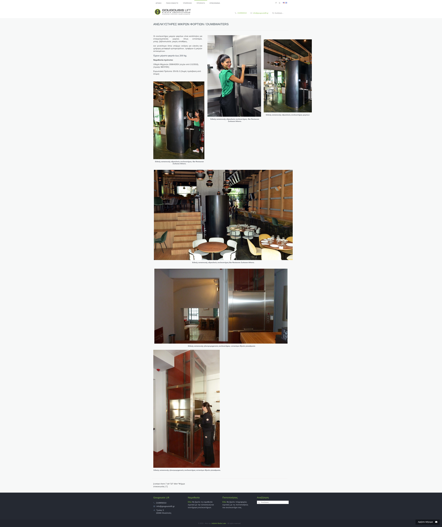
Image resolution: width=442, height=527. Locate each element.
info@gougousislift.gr (260, 13)
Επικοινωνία (215, 3)
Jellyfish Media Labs (218, 523)
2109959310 (242, 13)
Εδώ (190, 502)
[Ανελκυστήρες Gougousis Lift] (172, 12)
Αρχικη (158, 3)
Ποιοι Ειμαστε (172, 3)
